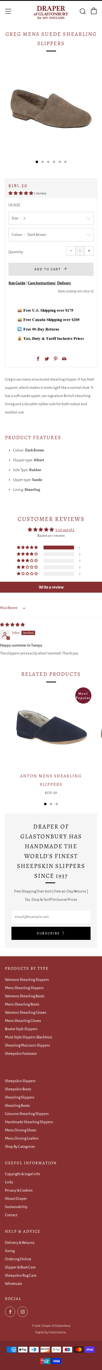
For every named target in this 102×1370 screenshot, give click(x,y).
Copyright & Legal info (22, 1174)
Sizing (10, 1251)
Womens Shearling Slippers (27, 980)
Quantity (15, 252)
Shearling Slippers (19, 1097)
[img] (12, 625)
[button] (21, 193)
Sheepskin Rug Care (20, 1275)
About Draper (16, 1199)
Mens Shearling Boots (22, 1004)
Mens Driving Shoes (20, 1130)
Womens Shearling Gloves (25, 1012)
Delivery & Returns (20, 1243)
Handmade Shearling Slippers (29, 1122)
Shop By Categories (20, 1147)
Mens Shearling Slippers (24, 988)
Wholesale (13, 1284)
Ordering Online (18, 1259)
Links (9, 1182)
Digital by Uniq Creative (50, 1332)
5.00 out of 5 (64, 530)
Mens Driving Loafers (22, 1138)
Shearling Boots (17, 1105)
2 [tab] (51, 804)
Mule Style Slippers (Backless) (28, 1037)
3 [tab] (56, 804)
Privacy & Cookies (19, 1190)
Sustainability (16, 1207)
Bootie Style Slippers (21, 1029)
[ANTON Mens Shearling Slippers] (51, 728)
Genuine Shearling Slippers (27, 1114)
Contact (11, 1215)
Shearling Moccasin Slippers (27, 1045)
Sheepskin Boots (18, 1089)
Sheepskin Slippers (20, 1081)
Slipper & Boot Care (20, 1267)
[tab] (37, 162)
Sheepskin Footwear (21, 1054)
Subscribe (48, 933)
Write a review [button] (51, 587)
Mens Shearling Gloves (23, 1021)
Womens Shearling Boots (25, 996)
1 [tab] (45, 804)
